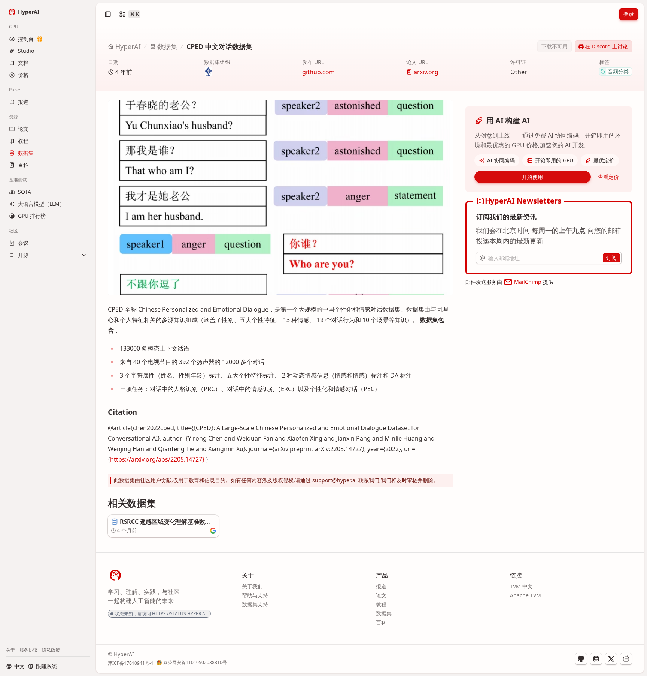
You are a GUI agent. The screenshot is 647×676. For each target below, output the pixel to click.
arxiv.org (426, 72)
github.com (318, 72)
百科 (381, 622)
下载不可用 (554, 46)
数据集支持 (255, 604)
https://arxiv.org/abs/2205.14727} (157, 459)
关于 (10, 650)
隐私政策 (51, 650)
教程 (381, 604)
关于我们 (252, 586)
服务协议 (28, 650)
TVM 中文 (521, 586)
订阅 (611, 257)
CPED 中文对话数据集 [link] (219, 46)
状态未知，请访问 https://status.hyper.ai (161, 613)
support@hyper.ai (334, 480)
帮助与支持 (255, 595)
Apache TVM (525, 595)
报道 (381, 586)
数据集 (167, 46)
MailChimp (527, 281)
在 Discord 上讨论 (606, 46)
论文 (381, 595)
